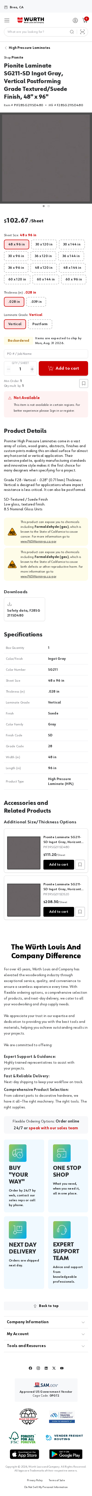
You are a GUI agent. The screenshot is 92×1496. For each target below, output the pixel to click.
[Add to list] (80, 865)
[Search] (71, 31)
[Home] (31, 20)
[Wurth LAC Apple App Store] (24, 1454)
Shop (13, 57)
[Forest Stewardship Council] (22, 1438)
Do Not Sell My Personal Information (46, 1487)
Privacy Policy (35, 1480)
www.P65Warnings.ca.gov (38, 541)
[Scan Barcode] (82, 31)
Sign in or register (62, 410)
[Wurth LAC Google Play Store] (65, 1454)
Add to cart (58, 864)
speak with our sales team (53, 1128)
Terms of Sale (57, 1480)
